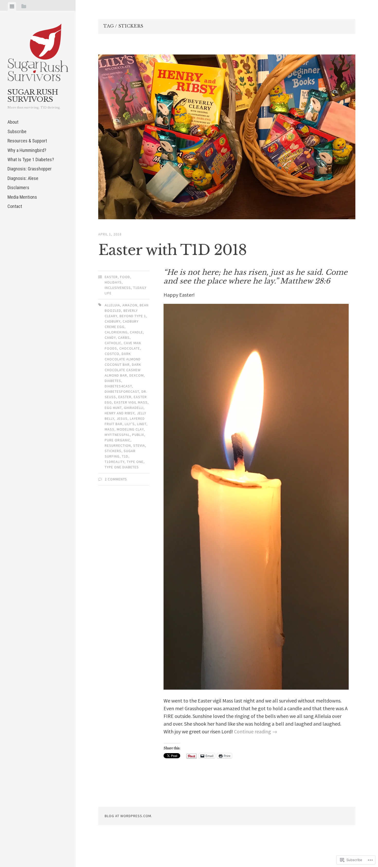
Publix (138, 434)
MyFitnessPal (117, 434)
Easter (111, 277)
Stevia (139, 445)
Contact (14, 206)
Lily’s (130, 424)
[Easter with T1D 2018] (226, 137)
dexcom (136, 375)
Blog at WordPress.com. (128, 816)
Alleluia (112, 305)
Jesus (122, 418)
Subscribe (16, 131)
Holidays (113, 282)
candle (136, 332)
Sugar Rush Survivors (32, 96)
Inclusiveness (118, 287)
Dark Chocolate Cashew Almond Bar (123, 370)
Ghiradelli (133, 407)
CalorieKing (116, 332)
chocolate (129, 348)
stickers (113, 451)
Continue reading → (255, 731)
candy (110, 337)
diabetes (113, 380)
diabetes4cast (118, 386)
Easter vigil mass (131, 402)
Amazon (129, 305)
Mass (109, 429)
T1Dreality (114, 461)
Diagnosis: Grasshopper (30, 168)
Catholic (113, 343)
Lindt (141, 424)
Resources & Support (27, 140)
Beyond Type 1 (133, 316)
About (13, 122)
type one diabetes (122, 467)
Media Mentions (22, 197)
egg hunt (113, 407)
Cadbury (112, 321)
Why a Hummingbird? (26, 150)
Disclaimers (18, 187)
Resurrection (118, 445)
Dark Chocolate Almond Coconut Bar (123, 359)
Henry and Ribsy (119, 413)
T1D (125, 456)
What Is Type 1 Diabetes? (30, 159)
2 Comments (116, 479)
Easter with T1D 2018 (172, 250)
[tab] (12, 6)
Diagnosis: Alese (22, 178)
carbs (124, 337)
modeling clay (130, 429)
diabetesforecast (122, 391)
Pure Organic (117, 440)
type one (135, 461)
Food (125, 277)
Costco (112, 353)
